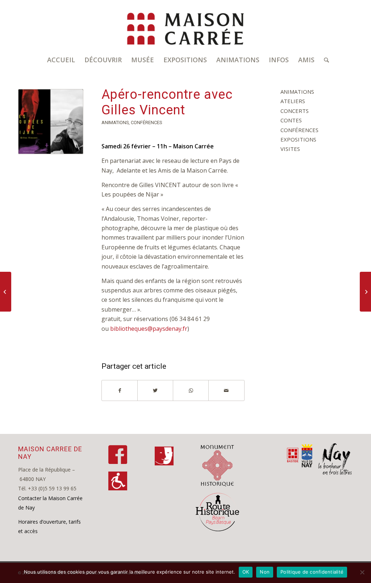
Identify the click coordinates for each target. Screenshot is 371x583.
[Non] (362, 572)
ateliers (292, 101)
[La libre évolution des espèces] (365, 292)
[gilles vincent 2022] (50, 121)
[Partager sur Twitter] (155, 390)
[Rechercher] (324, 60)
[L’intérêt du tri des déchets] (5, 292)
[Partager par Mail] (226, 390)
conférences (146, 122)
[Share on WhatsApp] (190, 390)
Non (265, 572)
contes (291, 120)
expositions (298, 139)
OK (245, 572)
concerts (294, 110)
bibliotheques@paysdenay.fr (148, 329)
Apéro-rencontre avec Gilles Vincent (167, 102)
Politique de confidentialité (311, 572)
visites (290, 148)
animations (115, 122)
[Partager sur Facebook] (119, 390)
